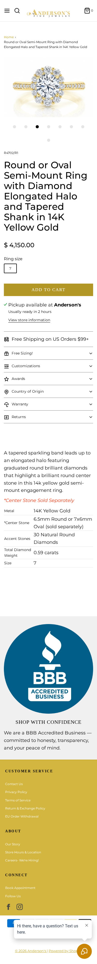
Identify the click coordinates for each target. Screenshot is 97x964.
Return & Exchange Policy (25, 808)
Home (9, 37)
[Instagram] (20, 907)
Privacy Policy (16, 792)
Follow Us (13, 896)
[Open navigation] (7, 11)
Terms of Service (18, 800)
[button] (48, 87)
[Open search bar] (19, 11)
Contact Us (14, 784)
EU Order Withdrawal (22, 816)
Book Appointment (20, 888)
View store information (29, 320)
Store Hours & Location (23, 852)
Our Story (12, 844)
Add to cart (48, 289)
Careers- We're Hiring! (22, 860)
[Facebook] (8, 907)
